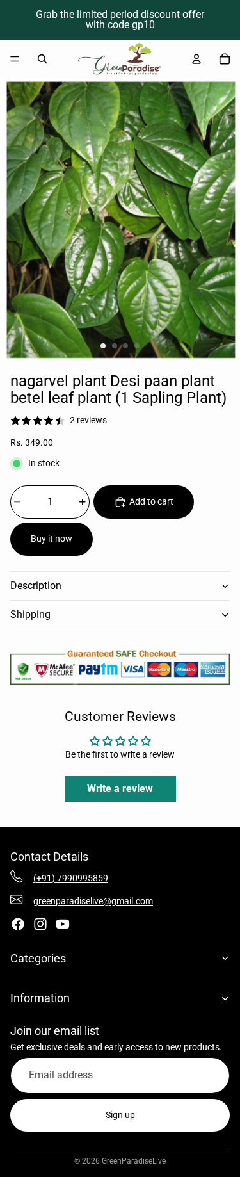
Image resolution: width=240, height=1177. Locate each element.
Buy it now (51, 538)
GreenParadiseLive (134, 1161)
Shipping (30, 614)
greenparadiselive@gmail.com (93, 901)
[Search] (42, 59)
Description (35, 586)
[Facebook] (18, 924)
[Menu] (14, 59)
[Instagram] (40, 924)
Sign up (120, 1115)
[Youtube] (62, 924)
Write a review (120, 789)
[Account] (196, 59)
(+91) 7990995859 (70, 878)
